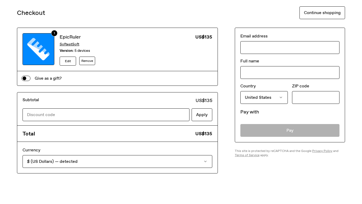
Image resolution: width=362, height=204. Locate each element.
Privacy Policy (322, 151)
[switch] (25, 78)
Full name (249, 60)
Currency (31, 149)
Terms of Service (247, 155)
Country (248, 85)
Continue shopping (322, 12)
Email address (254, 36)
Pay (290, 130)
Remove (87, 61)
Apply (202, 114)
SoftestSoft (69, 44)
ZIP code (300, 85)
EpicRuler (70, 37)
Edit (68, 61)
